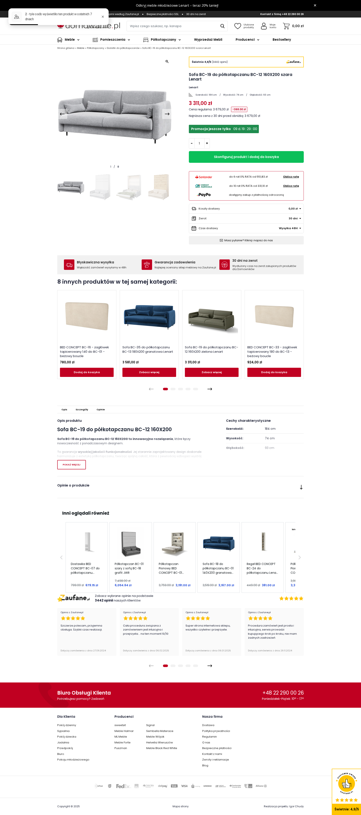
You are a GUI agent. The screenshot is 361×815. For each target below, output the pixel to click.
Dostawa (208, 725)
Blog (205, 765)
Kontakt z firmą (270, 14)
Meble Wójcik (155, 737)
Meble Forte (122, 742)
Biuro (60, 754)
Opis (64, 409)
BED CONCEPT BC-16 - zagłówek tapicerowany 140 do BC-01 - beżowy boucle (84, 351)
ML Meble (120, 737)
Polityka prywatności (216, 731)
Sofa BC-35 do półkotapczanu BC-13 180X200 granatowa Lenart (147, 349)
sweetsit (120, 725)
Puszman (120, 748)
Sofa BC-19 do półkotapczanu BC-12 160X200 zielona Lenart (211, 349)
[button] (61, 557)
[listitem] (87, 557)
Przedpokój (65, 748)
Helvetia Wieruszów (159, 742)
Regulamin (209, 737)
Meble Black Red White (161, 748)
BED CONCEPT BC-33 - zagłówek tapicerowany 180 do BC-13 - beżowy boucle (272, 351)
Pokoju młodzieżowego (73, 760)
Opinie (101, 409)
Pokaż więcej (71, 464)
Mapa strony (181, 806)
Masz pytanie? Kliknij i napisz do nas (248, 240)
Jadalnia (63, 742)
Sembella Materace (159, 731)
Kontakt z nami (212, 754)
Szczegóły (82, 409)
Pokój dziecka (66, 737)
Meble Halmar (124, 731)
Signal (150, 725)
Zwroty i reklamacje (215, 760)
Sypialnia (63, 731)
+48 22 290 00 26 (293, 14)
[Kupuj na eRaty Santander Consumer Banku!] (204, 177)
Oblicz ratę (291, 177)
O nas (206, 742)
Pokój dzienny (66, 725)
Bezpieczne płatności (216, 748)
